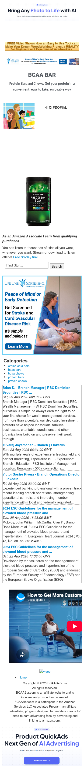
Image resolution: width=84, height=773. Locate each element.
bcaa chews (16, 373)
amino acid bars (19, 366)
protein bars (16, 377)
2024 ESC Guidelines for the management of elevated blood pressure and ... (38, 510)
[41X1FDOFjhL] (19, 115)
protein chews (17, 380)
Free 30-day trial (25, 257)
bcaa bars (14, 369)
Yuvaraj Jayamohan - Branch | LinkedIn (34, 444)
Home (23, 677)
